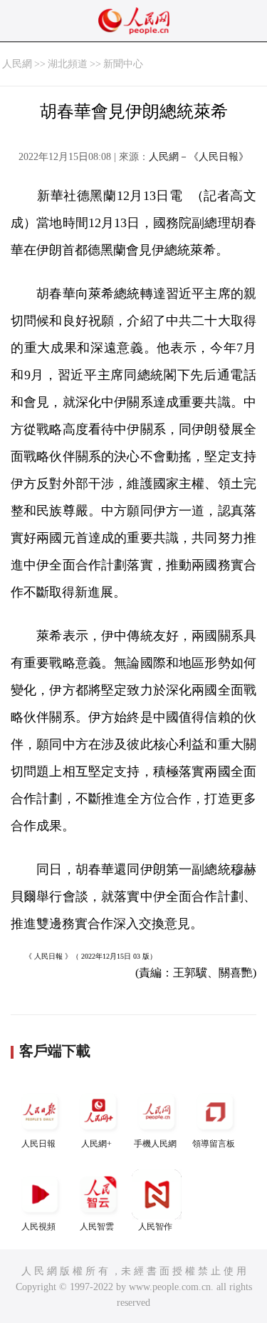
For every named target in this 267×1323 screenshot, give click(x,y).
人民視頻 (38, 1227)
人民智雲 (97, 1227)
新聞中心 (123, 64)
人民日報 (38, 1144)
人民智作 (155, 1227)
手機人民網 (155, 1144)
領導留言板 (213, 1144)
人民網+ (96, 1144)
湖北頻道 (68, 64)
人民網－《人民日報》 (198, 156)
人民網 (17, 64)
